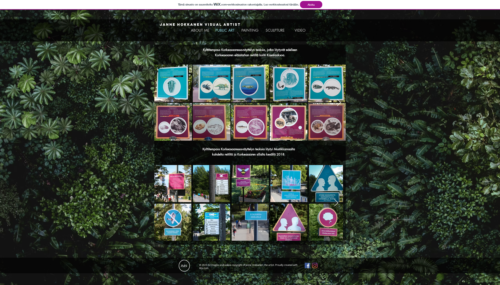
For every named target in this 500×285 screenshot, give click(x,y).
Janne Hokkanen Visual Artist (200, 24)
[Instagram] (315, 265)
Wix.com (203, 268)
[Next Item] (339, 103)
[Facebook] (307, 265)
